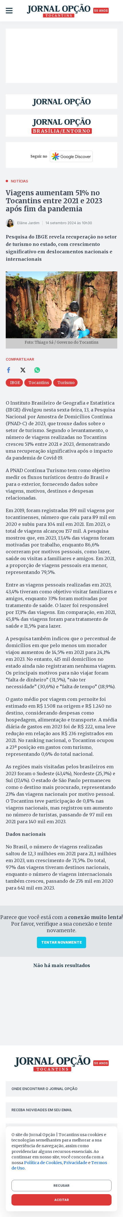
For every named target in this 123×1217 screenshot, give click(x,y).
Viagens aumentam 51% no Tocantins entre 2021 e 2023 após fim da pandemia (54, 200)
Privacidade (75, 1162)
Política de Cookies (43, 1162)
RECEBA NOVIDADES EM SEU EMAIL (41, 1110)
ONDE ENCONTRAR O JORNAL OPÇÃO (44, 1089)
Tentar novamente (61, 942)
